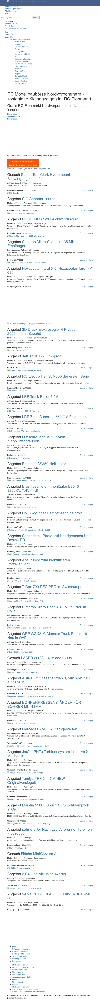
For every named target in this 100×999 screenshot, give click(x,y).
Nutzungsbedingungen (21, 949)
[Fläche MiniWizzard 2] (16, 847)
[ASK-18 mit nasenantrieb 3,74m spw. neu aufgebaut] (28, 672)
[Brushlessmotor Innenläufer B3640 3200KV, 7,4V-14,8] (29, 480)
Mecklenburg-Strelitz (22, 54)
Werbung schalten (19, 958)
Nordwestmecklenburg (23, 64)
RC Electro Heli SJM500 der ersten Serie (55, 376)
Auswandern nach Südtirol (22, 977)
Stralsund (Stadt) (21, 78)
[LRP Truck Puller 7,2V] (16, 390)
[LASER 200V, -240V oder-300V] (20, 652)
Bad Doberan (20, 41)
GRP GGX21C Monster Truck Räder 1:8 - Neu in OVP (48, 635)
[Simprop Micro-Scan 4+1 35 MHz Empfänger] (25, 235)
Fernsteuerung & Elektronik (15, 28)
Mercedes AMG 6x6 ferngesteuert (49, 728)
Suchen (36, 17)
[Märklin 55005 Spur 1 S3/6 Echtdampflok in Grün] (27, 799)
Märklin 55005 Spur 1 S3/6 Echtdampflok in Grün (48, 807)
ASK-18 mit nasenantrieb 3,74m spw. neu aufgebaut (48, 680)
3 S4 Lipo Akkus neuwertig (44, 873)
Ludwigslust (19, 51)
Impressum (16, 961)
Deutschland (10, 37)
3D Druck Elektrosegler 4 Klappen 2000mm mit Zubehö (42, 331)
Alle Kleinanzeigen (12, 11)
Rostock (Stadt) (21, 71)
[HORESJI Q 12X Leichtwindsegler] (21, 213)
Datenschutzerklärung (20, 951)
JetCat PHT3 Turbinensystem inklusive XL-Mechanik (49, 753)
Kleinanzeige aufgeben (14, 8)
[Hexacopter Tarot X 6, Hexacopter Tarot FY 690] (26, 262)
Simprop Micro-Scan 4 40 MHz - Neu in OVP (46, 608)
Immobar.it (16, 984)
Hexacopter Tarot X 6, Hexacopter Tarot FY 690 (49, 270)
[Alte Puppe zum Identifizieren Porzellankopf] (25, 554)
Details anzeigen (86, 190)
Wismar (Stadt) (20, 83)
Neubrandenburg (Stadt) (24, 59)
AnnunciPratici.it (18, 979)
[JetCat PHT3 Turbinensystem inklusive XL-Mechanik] (28, 745)
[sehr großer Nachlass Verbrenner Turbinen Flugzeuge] (29, 823)
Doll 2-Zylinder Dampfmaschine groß (52, 512)
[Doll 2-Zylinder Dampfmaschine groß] (22, 507)
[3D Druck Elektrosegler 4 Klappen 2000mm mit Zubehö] (29, 323)
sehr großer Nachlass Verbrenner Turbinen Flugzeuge (49, 831)
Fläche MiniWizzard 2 (38, 853)
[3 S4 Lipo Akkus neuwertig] (18, 868)
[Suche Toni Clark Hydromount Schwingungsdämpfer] (28, 168)
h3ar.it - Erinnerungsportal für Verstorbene (28, 991)
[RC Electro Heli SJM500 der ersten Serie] (24, 370)
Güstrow (18, 49)
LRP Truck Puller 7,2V (40, 396)
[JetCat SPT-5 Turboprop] (17, 350)
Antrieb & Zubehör (12, 26)
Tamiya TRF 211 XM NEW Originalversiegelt (36, 780)
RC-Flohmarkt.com (19, 969)
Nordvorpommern (21, 61)
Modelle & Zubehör (12, 23)
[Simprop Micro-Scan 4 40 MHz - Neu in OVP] (25, 600)
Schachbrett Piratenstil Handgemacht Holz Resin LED (49, 537)
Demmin (18, 44)
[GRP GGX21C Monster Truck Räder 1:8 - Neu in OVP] (29, 627)
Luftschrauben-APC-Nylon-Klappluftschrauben (36, 438)
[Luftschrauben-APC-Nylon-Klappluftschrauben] (26, 431)
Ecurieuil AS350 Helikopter (44, 463)
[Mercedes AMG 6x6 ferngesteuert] (21, 723)
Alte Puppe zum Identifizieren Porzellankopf (38, 561)
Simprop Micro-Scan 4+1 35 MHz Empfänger (41, 243)
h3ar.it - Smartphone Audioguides (25, 989)
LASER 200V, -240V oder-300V (46, 657)
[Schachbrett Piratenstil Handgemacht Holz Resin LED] (28, 529)
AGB (14, 946)
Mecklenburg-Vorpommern (20, 39)
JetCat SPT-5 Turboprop (41, 356)
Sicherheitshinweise (19, 956)
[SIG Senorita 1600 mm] (17, 192)
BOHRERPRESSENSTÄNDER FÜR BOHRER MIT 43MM (44, 704)
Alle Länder (9, 34)
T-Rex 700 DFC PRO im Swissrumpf (51, 586)
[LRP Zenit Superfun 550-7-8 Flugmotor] (23, 410)
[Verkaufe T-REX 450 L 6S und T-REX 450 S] (25, 888)
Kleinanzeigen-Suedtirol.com (23, 967)
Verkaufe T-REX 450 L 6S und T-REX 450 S (48, 896)
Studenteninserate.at (20, 965)
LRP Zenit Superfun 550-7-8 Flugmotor (54, 416)
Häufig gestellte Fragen (21, 954)
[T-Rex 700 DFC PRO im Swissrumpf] (22, 580)
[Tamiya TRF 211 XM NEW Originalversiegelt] (25, 772)
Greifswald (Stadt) (22, 46)
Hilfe (6, 13)
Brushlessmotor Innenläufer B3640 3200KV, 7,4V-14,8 (43, 488)
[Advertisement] (50, 137)
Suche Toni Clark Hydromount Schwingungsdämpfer (38, 176)
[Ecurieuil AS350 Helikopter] (18, 457)
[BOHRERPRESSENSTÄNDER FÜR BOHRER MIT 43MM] (30, 696)
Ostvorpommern (21, 66)
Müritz (17, 56)
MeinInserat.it (17, 982)
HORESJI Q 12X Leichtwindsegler (50, 219)
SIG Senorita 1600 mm (40, 198)
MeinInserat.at (17, 972)
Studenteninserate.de (20, 987)
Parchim (18, 68)
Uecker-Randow (21, 81)
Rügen (17, 73)
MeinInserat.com (18, 974)
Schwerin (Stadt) (21, 76)
